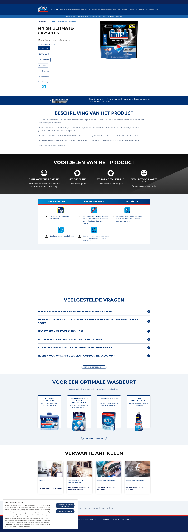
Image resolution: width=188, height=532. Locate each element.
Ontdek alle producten (93, 438)
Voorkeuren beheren (65, 511)
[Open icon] (157, 9)
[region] (40, 514)
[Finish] (43, 9)
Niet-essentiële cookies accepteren (65, 505)
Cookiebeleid (8, 524)
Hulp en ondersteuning (93, 367)
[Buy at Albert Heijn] (44, 86)
